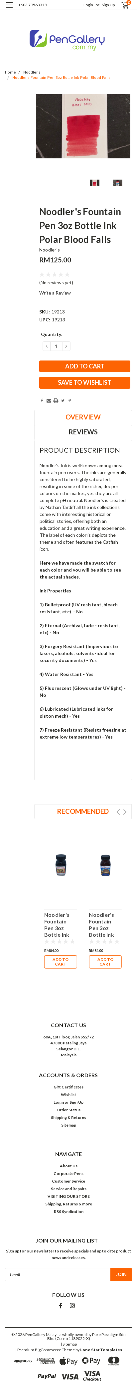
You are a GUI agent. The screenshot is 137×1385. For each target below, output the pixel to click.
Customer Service (68, 1181)
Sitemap (68, 1125)
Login (88, 4)
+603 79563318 (32, 4)
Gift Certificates (68, 1086)
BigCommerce (48, 1349)
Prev (118, 812)
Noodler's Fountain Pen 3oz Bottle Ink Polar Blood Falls (61, 78)
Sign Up (108, 4)
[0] (121, 5)
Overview (83, 417)
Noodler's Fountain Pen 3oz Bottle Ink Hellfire (101, 925)
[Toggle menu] (9, 9)
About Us (68, 1165)
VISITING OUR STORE (69, 1196)
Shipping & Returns (68, 1117)
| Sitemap (69, 1344)
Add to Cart (60, 962)
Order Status (68, 1109)
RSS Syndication (68, 1211)
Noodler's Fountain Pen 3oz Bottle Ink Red (56, 925)
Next (125, 812)
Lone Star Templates (101, 1349)
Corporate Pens (68, 1173)
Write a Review (55, 293)
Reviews (83, 432)
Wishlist (68, 1094)
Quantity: (52, 334)
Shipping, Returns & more (68, 1203)
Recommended (83, 811)
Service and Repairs (68, 1188)
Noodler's (32, 72)
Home (10, 72)
